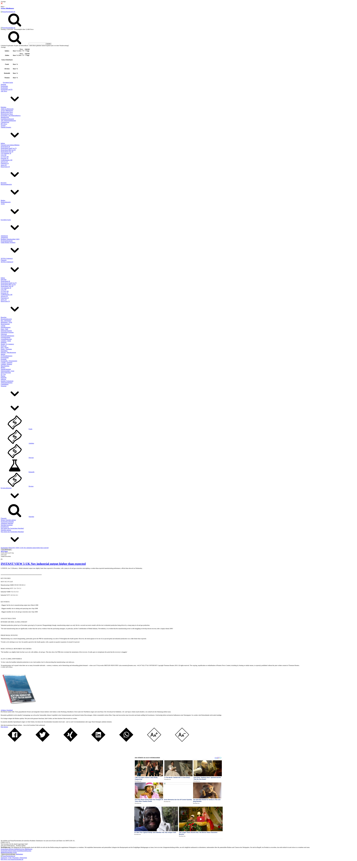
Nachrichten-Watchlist (7, 521)
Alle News (4, 91)
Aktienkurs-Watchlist (7, 523)
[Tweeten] (43, 741)
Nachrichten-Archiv (11, 852)
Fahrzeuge (4, 334)
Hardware (4, 346)
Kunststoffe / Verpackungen (9, 361)
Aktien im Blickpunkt (7, 109)
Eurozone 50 (4, 158)
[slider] (3, 557)
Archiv (3, 204)
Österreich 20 (5, 163)
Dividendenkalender (7, 241)
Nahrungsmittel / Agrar (7, 371)
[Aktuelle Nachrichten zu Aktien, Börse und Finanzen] (8, 11)
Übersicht (3, 260)
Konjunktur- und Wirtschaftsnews (11, 115)
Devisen (31, 486)
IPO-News (4, 124)
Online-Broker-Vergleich (8, 242)
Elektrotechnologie (6, 330)
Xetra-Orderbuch (15, 849)
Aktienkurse (4, 236)
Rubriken (3, 107)
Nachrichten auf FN (6, 89)
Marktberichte (5, 117)
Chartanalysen (5, 122)
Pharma (3, 376)
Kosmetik (3, 359)
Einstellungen (5, 526)
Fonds (30, 429)
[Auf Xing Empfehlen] (70, 741)
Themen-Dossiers (6, 127)
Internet (3, 354)
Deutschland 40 (5, 146)
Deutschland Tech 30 (7, 151)
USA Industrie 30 (6, 153)
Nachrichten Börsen (6, 851)
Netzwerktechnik (6, 372)
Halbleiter (4, 342)
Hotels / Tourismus (6, 349)
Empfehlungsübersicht (7, 119)
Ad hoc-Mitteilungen (7, 8)
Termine (3, 125)
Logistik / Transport (6, 362)
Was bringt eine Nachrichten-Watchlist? (12, 528)
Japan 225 (4, 165)
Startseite (3, 84)
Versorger (3, 386)
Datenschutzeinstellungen (8, 854)
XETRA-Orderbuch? (7, 262)
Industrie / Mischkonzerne (8, 352)
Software (3, 379)
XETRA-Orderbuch (7, 258)
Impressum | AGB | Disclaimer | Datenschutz (14, 857)
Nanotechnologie (6, 369)
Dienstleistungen (6, 327)
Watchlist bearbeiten (7, 525)
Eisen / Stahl (4, 329)
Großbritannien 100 (6, 160)
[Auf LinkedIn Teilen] (98, 741)
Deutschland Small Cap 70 (8, 148)
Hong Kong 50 (5, 167)
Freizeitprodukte (5, 337)
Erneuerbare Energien (7, 332)
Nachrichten (4, 86)
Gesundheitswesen (6, 339)
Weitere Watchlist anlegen (8, 520)
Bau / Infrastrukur (6, 320)
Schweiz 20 (4, 161)
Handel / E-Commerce (7, 344)
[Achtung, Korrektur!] (18, 708)
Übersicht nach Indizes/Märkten (10, 145)
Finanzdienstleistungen (7, 336)
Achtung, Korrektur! (7, 710)
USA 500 (3, 155)
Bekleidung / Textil (6, 322)
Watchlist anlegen (6, 530)
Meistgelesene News (7, 114)
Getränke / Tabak (6, 341)
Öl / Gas (3, 374)
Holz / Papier (4, 347)
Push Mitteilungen (6, 549)
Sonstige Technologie (7, 381)
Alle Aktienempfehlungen (8, 120)
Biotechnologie (5, 324)
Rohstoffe (4, 377)
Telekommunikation (6, 382)
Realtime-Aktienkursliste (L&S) (10, 239)
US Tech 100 (5, 156)
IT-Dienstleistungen (6, 356)
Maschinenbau (5, 366)
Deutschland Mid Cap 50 (8, 150)
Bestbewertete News (7, 112)
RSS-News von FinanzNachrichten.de (12, 859)
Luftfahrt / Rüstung (6, 364)
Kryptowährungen (6, 488)
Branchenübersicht (6, 184)
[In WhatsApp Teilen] (126, 741)
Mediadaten (19, 854)
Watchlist (31, 516)
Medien (3, 200)
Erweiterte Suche (8, 82)
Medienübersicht (6, 202)
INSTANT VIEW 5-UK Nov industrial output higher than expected (43, 563)
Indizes (3, 143)
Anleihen (31, 443)
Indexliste (3, 279)
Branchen (3, 183)
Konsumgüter (5, 357)
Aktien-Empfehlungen (19, 851)
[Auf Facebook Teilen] (15, 741)
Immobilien (4, 351)
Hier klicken (4, 727)
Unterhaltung (4, 384)
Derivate (31, 457)
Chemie (3, 325)
